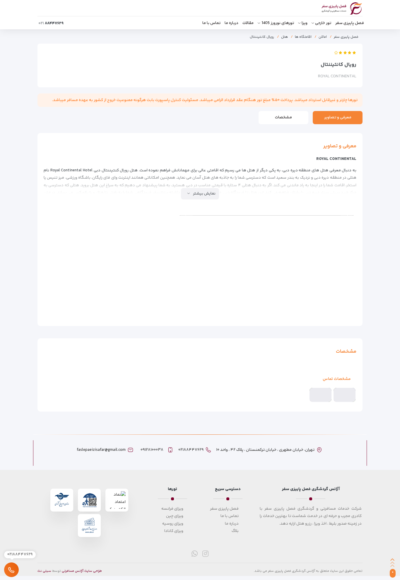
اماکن (323, 37)
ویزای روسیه (172, 524)
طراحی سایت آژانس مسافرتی (82, 571)
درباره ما (231, 23)
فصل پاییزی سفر (349, 23)
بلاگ (235, 531)
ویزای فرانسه (172, 509)
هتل (284, 37)
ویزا (304, 23)
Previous (346, 215)
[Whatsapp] (194, 553)
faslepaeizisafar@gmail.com (101, 450)
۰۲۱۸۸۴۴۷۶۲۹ (191, 450)
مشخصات (283, 117)
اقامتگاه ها (303, 37)
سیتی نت (44, 571)
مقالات (248, 23)
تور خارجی (323, 23)
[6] (152, 230)
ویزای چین (174, 516)
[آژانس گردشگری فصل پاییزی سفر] (335, 8)
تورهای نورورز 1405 (277, 23)
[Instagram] (205, 553)
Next (187, 215)
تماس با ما (211, 23)
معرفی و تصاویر (337, 117)
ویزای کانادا (173, 531)
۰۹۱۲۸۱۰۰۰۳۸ (152, 450)
